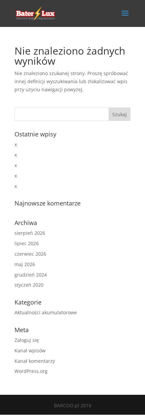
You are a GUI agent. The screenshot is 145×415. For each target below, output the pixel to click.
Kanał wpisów (30, 350)
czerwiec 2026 (30, 254)
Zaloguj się (26, 340)
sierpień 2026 (29, 233)
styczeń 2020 (29, 285)
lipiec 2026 (26, 243)
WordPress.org (31, 371)
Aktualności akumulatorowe (45, 312)
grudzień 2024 (30, 275)
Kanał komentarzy (34, 361)
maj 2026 (24, 264)
